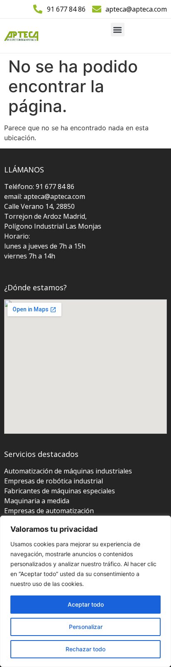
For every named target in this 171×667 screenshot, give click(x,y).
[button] (118, 29)
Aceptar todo (86, 604)
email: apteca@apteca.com (44, 196)
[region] (85, 591)
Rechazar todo (85, 649)
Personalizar (86, 626)
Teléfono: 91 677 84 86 (39, 186)
